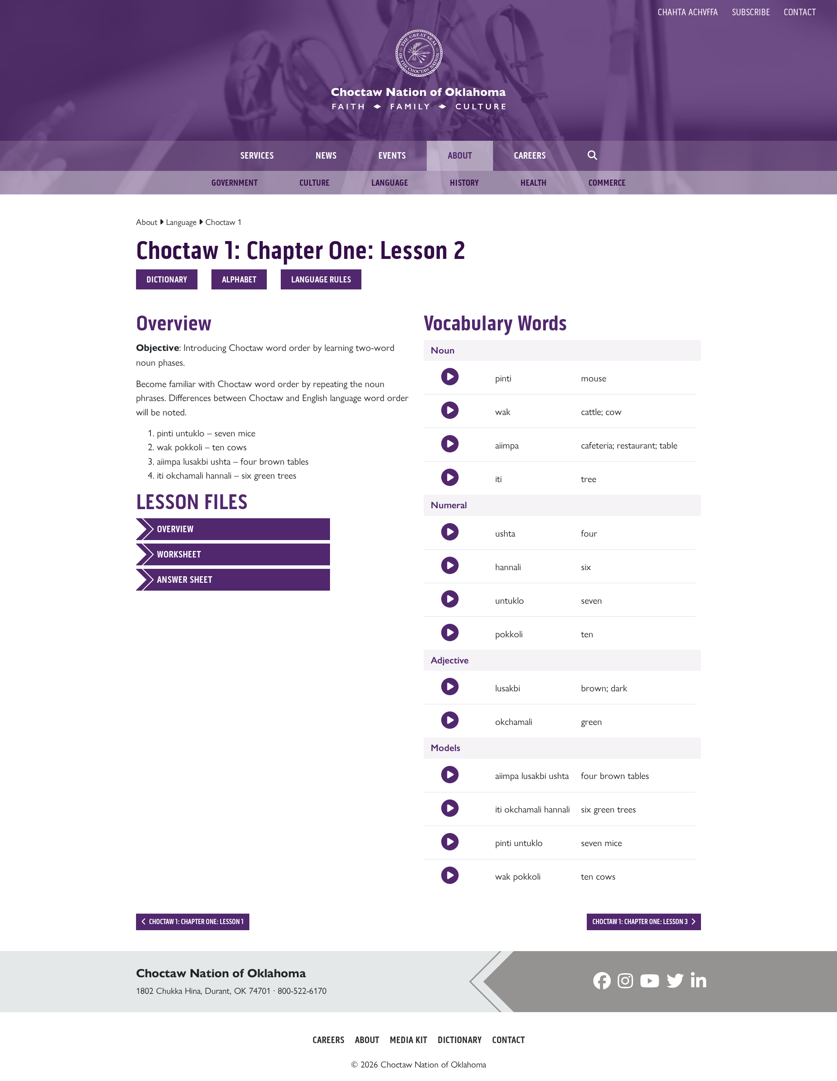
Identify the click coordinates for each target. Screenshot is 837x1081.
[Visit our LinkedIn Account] (698, 983)
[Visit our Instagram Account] (625, 983)
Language (181, 221)
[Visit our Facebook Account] (602, 983)
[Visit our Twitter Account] (675, 983)
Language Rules (321, 279)
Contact (800, 12)
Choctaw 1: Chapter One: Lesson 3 (640, 922)
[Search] (592, 156)
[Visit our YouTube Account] (650, 983)
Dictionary (166, 279)
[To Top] (783, 1057)
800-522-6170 (302, 990)
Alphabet (239, 279)
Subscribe (751, 12)
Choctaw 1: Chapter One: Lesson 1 (196, 922)
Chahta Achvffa (688, 12)
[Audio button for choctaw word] (450, 377)
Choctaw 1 (223, 221)
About (146, 221)
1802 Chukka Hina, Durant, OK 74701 (203, 990)
